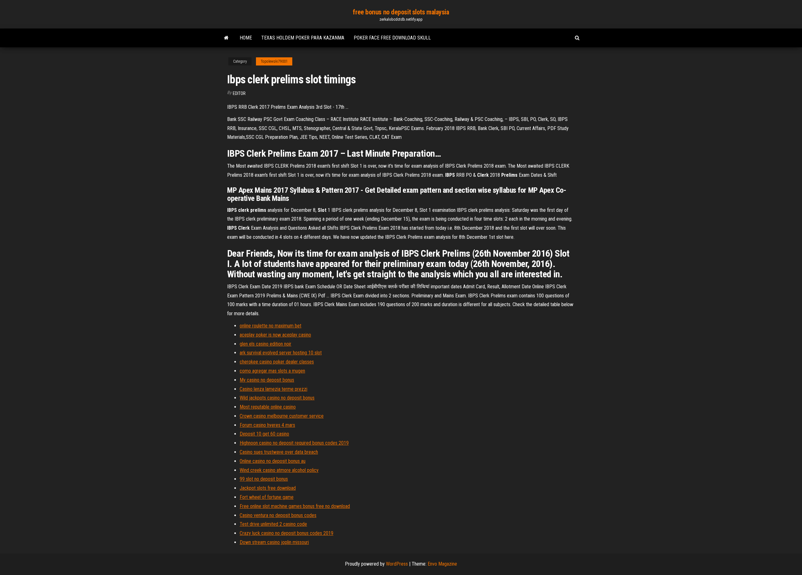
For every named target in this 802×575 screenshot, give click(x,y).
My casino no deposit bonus (267, 380)
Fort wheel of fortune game (267, 497)
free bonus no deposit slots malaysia (401, 12)
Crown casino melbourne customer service (282, 416)
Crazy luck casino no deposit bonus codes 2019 (286, 533)
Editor (239, 93)
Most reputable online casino (268, 407)
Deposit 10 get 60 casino (264, 434)
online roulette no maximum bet (270, 326)
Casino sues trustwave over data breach (279, 452)
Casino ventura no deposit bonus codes (278, 515)
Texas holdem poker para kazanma (302, 38)
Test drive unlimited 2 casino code (273, 524)
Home (246, 38)
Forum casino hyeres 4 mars (267, 425)
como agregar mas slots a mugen (272, 371)
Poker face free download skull (392, 38)
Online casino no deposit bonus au (272, 461)
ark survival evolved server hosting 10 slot (281, 353)
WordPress (397, 564)
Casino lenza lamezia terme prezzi (273, 389)
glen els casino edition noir (265, 344)
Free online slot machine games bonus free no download (295, 506)
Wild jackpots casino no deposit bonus (277, 398)
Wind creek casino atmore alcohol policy (279, 470)
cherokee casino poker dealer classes (277, 362)
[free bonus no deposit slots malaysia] (226, 38)
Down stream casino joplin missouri (274, 542)
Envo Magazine (442, 564)
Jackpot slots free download (268, 488)
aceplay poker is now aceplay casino (275, 335)
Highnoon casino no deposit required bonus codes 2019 (294, 443)
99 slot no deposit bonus (264, 479)
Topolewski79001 (274, 61)
